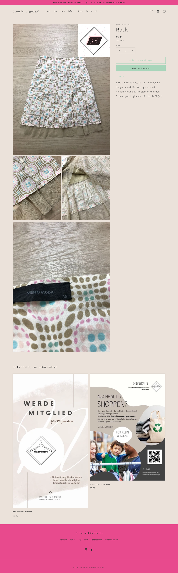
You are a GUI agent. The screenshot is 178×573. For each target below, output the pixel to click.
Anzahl (118, 45)
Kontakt (63, 539)
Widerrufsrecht (111, 539)
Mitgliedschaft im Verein (22, 511)
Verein (72, 539)
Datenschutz (96, 539)
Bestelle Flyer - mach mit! (100, 484)
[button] (152, 11)
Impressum (83, 539)
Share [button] (121, 76)
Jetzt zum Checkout (140, 68)
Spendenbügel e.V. (85, 567)
